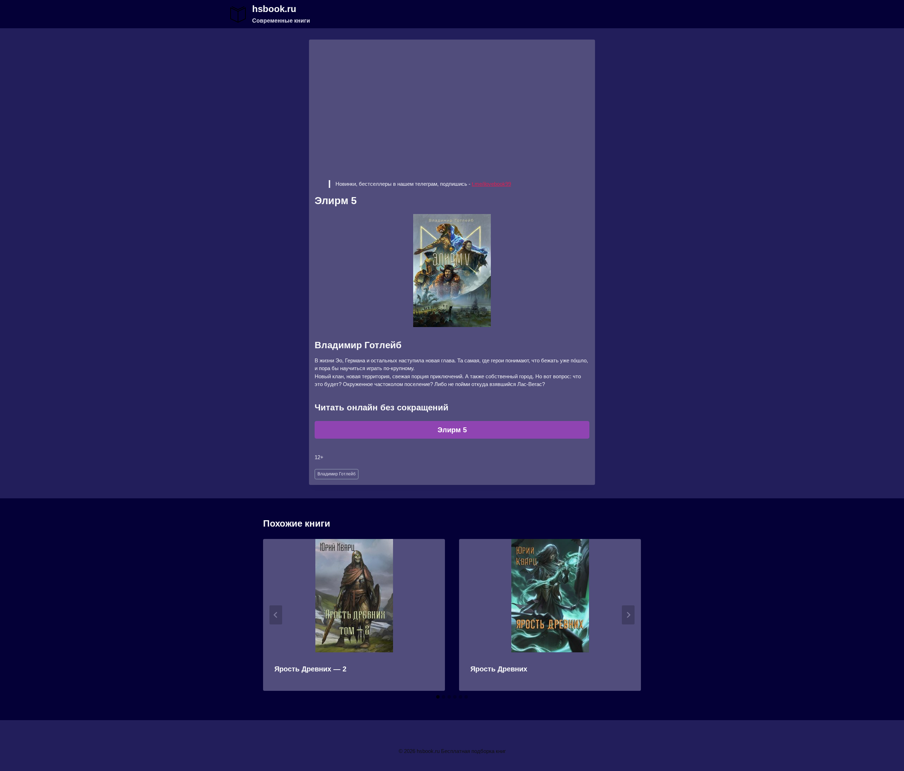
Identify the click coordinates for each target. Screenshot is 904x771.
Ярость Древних (498, 669)
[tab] (438, 697)
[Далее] (628, 614)
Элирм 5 (452, 430)
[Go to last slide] (275, 614)
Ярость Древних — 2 (310, 669)
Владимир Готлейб (336, 474)
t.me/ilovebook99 (491, 184)
